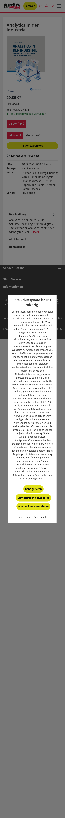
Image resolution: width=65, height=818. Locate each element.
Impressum (24, 517)
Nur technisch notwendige (34, 497)
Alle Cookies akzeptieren (33, 506)
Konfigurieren (33, 489)
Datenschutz (40, 517)
